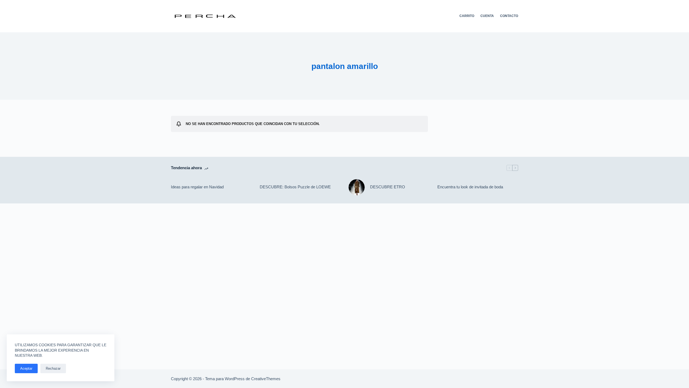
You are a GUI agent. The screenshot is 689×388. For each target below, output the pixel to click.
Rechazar (53, 368)
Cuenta (487, 16)
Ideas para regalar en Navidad (197, 187)
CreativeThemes (265, 378)
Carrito (466, 16)
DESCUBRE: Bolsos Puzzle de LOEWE (295, 187)
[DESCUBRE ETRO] (357, 187)
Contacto (509, 16)
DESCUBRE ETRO (387, 187)
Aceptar (26, 368)
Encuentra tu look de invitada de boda (470, 187)
